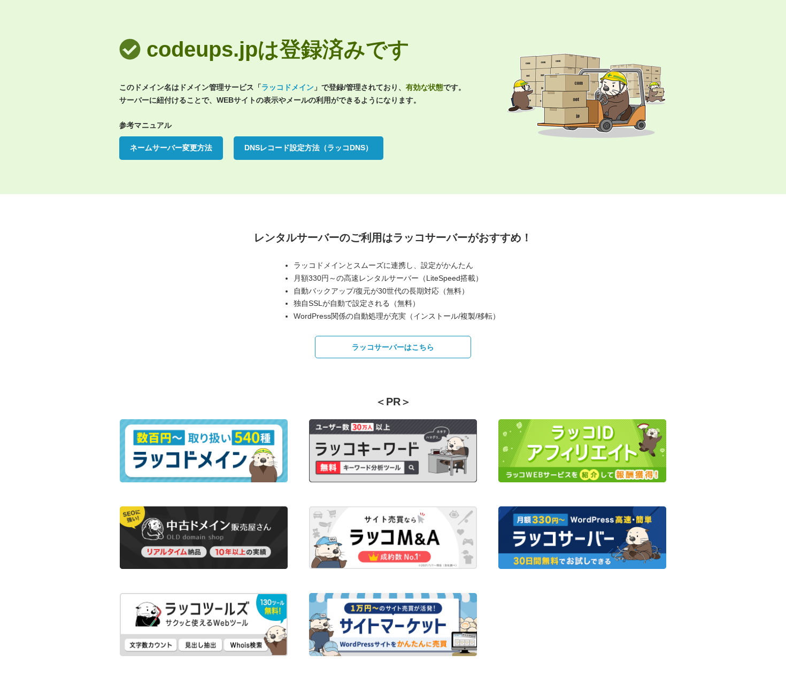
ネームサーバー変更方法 (171, 147)
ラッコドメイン (287, 87)
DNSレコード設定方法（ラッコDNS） (308, 147)
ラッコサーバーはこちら (393, 347)
